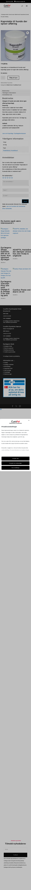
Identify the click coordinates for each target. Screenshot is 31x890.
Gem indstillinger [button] (15, 467)
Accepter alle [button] (15, 458)
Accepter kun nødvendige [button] (15, 463)
